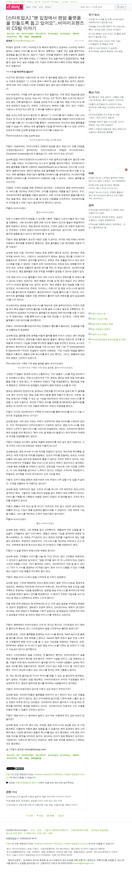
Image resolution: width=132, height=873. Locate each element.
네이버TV (30, 2)
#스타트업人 (65, 33)
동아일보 (9, 2)
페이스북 (37, 2)
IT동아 (9, 774)
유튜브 (23, 2)
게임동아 (16, 2)
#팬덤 (26, 37)
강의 (41, 7)
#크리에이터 (12, 37)
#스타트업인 (53, 33)
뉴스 (28, 7)
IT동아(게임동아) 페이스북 (28, 782)
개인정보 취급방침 (99, 830)
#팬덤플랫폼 (36, 37)
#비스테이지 (41, 33)
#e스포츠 (11, 33)
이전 (30, 815)
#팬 (20, 37)
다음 (60, 815)
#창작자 (76, 33)
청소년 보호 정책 (14, 833)
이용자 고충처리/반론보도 (56, 830)
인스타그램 (45, 2)
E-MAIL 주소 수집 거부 (35, 833)
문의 (39, 830)
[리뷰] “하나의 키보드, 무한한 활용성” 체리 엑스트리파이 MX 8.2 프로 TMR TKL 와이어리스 (106, 195)
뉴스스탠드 (64, 2)
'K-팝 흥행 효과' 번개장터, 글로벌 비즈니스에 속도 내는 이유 (34, 800)
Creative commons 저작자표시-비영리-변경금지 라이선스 (61, 843)
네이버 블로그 (55, 2)
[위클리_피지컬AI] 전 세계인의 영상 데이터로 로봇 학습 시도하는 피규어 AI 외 (107, 107)
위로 (40, 815)
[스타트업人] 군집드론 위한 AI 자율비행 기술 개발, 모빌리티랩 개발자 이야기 (42, 805)
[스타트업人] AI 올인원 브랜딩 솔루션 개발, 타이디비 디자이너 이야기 (38, 796)
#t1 (18, 33)
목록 (51, 815)
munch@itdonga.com (83, 863)
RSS (50, 833)
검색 (121, 7)
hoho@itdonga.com (25, 40)
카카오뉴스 (73, 2)
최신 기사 (94, 92)
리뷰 (34, 7)
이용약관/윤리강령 (79, 830)
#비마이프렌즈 (28, 33)
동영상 (48, 7)
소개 (33, 830)
